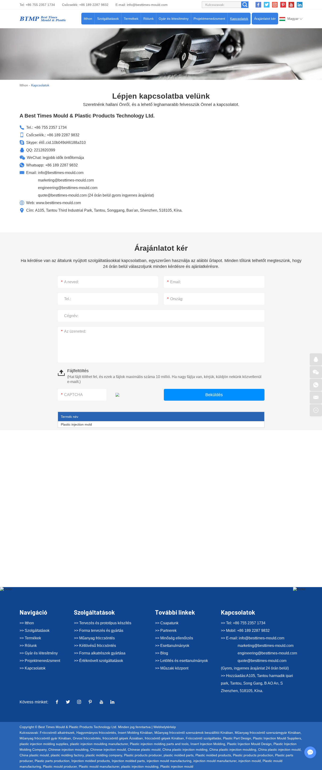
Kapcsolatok (239, 18)
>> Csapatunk (166, 623)
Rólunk (148, 18)
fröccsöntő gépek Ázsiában (123, 738)
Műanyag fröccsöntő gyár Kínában (45, 738)
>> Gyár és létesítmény (39, 653)
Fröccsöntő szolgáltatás (203, 738)
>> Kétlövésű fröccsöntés (95, 646)
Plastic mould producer (60, 766)
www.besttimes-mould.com (58, 203)
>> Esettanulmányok (172, 646)
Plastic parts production (52, 761)
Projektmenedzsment (209, 18)
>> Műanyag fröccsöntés (94, 638)
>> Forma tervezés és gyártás (98, 631)
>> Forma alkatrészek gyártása (99, 653)
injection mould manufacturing (169, 761)
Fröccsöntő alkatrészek (57, 732)
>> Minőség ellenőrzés (174, 638)
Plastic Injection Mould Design (249, 744)
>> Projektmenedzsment (40, 661)
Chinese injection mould (108, 749)
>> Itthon (27, 623)
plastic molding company (104, 755)
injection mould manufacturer (214, 761)
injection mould (249, 761)
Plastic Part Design (237, 738)
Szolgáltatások (108, 18)
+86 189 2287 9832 (61, 165)
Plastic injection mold (76, 424)
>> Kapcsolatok (32, 668)
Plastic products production (253, 755)
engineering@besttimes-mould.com (67, 188)
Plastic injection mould (176, 766)
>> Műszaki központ (171, 668)
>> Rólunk (28, 646)
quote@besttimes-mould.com (62, 195)
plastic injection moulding (139, 766)
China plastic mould (34, 755)
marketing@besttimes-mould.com (66, 180)
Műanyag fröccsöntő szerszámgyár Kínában (268, 732)
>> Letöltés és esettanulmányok (181, 661)
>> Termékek (30, 638)
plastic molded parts (179, 755)
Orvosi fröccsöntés (87, 738)
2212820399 (44, 150)
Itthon (88, 18)
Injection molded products (90, 761)
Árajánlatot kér (265, 18)
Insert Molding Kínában (135, 732)
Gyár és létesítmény (174, 18)
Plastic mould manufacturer (99, 766)
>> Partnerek (166, 631)
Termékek (131, 18)
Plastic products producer (143, 755)
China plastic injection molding (184, 749)
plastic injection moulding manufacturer (99, 744)
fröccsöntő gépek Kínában (164, 738)
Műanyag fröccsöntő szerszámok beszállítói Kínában (193, 732)
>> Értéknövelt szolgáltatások (98, 661)
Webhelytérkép (164, 727)
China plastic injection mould (279, 749)
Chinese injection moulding (68, 749)
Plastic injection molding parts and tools (159, 744)
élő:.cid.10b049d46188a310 (62, 143)
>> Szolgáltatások (35, 631)
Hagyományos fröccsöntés (96, 732)
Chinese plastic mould (144, 749)
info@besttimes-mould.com (147, 5)
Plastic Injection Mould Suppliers (277, 738)
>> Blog (161, 653)
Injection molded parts (128, 761)
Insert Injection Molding (207, 744)
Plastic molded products (213, 755)
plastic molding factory (67, 755)
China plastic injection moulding (232, 749)
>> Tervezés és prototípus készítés (102, 623)
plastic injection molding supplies (44, 744)
